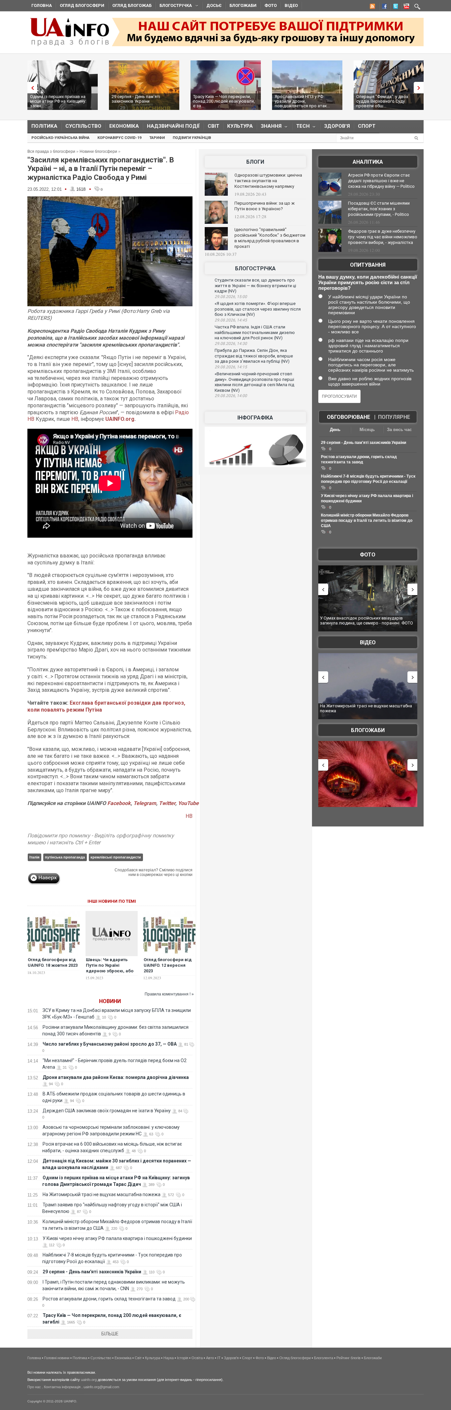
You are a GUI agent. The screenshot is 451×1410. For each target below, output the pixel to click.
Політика (44, 126)
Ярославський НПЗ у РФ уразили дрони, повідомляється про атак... (302, 101)
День (335, 429)
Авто (210, 1358)
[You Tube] (405, 7)
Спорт (366, 126)
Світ (213, 126)
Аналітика (368, 162)
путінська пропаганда (65, 857)
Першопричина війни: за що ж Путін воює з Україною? (264, 206)
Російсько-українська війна (60, 138)
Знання (269, 127)
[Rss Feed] (371, 7)
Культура (240, 126)
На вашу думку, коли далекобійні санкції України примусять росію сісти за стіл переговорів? (367, 282)
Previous (30, 87)
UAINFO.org (119, 419)
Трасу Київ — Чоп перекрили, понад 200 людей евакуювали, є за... (224, 101)
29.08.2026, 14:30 (231, 343)
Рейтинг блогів (348, 1358)
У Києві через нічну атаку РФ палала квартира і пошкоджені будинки (117, 1238)
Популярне (394, 417)
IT (219, 1358)
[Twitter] (394, 7)
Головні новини (56, 1358)
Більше (110, 1333)
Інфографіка (255, 418)
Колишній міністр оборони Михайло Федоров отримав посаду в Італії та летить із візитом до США (366, 520)
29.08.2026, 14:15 (231, 367)
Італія (34, 857)
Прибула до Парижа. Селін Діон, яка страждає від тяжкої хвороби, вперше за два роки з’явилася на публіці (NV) (254, 356)
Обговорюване (348, 417)
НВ (74, 419)
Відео (291, 5)
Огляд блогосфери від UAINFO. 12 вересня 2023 (167, 965)
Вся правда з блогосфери (51, 151)
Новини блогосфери (98, 151)
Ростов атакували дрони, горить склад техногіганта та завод (109, 1298)
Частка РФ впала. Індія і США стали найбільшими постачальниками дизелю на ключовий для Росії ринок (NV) (255, 332)
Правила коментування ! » (169, 994)
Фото (270, 5)
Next (420, 87)
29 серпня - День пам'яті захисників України (136, 99)
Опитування (368, 265)
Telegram (144, 803)
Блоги (255, 162)
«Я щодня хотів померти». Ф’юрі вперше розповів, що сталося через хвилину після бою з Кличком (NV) (258, 309)
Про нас (34, 1387)
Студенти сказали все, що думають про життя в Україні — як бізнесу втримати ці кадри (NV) (255, 285)
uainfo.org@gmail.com (101, 1387)
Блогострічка (174, 6)
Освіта (197, 1358)
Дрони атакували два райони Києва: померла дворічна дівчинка (116, 1077)
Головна (41, 5)
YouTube (188, 803)
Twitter (167, 803)
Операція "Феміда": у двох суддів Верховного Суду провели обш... (382, 101)
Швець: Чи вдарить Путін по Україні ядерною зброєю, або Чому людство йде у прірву (109, 971)
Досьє (214, 5)
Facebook (119, 803)
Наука (168, 1358)
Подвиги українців (192, 138)
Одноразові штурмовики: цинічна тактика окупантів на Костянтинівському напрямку (268, 181)
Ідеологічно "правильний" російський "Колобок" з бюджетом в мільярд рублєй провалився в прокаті (269, 238)
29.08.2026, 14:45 (231, 320)
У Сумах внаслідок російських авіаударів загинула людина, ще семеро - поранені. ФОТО (366, 621)
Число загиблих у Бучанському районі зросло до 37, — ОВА (110, 1044)
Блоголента (323, 1358)
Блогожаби (243, 5)
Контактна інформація (62, 1387)
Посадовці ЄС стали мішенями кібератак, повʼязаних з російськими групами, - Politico (379, 209)
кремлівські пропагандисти (115, 857)
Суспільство (83, 126)
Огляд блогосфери (82, 5)
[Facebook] (383, 7)
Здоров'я (337, 126)
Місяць (367, 429)
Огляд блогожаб (132, 5)
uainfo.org (89, 1380)
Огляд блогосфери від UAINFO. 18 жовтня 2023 (53, 962)
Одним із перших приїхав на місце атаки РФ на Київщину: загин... (58, 101)
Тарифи (157, 138)
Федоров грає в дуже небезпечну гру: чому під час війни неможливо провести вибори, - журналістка (382, 237)
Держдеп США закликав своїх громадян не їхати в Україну (107, 1110)
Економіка (124, 126)
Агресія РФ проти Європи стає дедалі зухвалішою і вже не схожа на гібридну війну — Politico (381, 181)
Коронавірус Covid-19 (119, 138)
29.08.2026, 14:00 (231, 395)
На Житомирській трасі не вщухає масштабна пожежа (101, 1194)
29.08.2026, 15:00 (231, 296)
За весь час (399, 429)
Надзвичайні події (173, 126)
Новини (110, 1001)
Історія (182, 1358)
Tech (301, 127)
